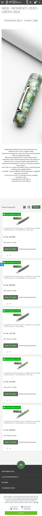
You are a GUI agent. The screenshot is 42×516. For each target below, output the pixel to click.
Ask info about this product (27, 249)
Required (15, 507)
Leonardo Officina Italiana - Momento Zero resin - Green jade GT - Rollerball (21, 325)
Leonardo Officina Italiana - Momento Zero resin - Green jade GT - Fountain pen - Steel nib (21, 229)
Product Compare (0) (8, 207)
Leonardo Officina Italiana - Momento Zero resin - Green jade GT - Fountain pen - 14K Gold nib (21, 277)
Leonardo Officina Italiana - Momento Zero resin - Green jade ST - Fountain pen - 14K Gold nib (21, 422)
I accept (21, 513)
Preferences (27, 507)
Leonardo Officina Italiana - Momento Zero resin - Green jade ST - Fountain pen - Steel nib (21, 374)
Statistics (15, 509)
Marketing (27, 509)
